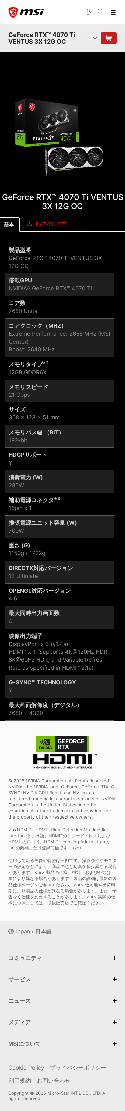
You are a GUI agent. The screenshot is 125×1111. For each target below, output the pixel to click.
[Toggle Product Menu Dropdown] (95, 38)
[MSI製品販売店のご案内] (109, 38)
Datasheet (51, 224)
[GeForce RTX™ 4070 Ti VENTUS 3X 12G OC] (62, 138)
